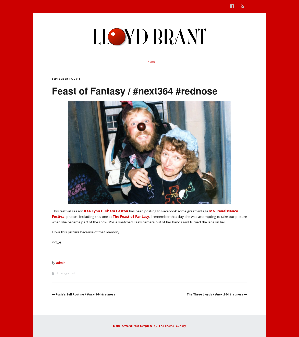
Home (151, 62)
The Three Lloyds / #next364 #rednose (215, 294)
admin (60, 262)
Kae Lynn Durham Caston (106, 211)
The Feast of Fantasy (131, 216)
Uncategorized (65, 273)
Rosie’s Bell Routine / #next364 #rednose (85, 294)
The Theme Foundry (172, 326)
